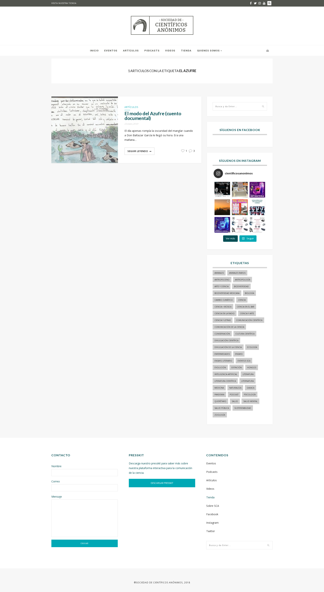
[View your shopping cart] (267, 50)
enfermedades (222, 354)
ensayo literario (223, 360)
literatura (248, 374)
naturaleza (235, 387)
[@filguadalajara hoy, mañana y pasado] (222, 189)
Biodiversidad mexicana (226, 293)
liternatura (247, 381)
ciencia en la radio (224, 313)
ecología (252, 347)
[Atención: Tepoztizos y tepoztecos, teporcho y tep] (257, 225)
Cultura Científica (244, 333)
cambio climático (223, 300)
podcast (234, 394)
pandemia (219, 394)
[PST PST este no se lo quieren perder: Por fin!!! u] (222, 225)
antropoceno (222, 279)
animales (219, 273)
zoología (219, 414)
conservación (222, 333)
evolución (220, 367)
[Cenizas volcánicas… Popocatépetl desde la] (222, 207)
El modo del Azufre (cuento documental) (152, 116)
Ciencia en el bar (245, 306)
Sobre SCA (212, 506)
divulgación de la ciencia (228, 347)
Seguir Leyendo (138, 151)
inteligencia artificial (225, 374)
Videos (170, 50)
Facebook (212, 514)
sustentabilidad (242, 408)
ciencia (242, 300)
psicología (250, 394)
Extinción (236, 367)
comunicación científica (249, 320)
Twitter (210, 531)
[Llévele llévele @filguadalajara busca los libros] (240, 189)
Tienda (186, 50)
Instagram (212, 522)
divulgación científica (226, 340)
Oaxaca (250, 387)
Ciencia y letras (222, 320)
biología (249, 293)
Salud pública (221, 408)
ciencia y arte (247, 313)
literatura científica (225, 381)
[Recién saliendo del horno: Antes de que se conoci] (257, 207)
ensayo (239, 354)
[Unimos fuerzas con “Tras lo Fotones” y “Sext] (257, 189)
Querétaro (220, 401)
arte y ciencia (221, 286)
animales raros (237, 273)
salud (235, 401)
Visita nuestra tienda (63, 3)
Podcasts (152, 50)
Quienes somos (208, 50)
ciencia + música (222, 306)
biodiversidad (241, 286)
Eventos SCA (244, 360)
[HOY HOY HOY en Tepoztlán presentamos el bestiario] (240, 225)
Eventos (110, 50)
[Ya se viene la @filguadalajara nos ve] (240, 207)
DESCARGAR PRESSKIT (162, 483)
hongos (251, 367)
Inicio (94, 50)
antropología (242, 279)
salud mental (250, 401)
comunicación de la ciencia (229, 327)
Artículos (131, 50)
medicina (219, 387)
